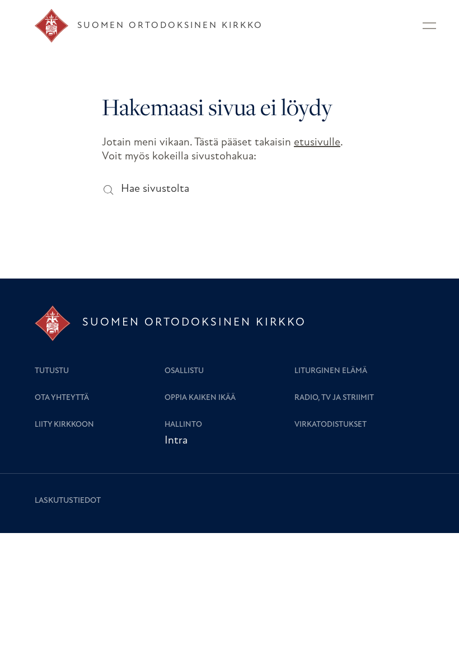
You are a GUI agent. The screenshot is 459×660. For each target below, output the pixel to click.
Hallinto (183, 425)
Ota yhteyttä (62, 398)
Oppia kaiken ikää (200, 398)
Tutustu (52, 371)
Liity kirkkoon (64, 425)
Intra (176, 440)
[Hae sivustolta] (108, 189)
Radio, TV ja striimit (334, 398)
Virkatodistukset (330, 425)
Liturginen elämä (330, 371)
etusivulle (317, 142)
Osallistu (184, 371)
